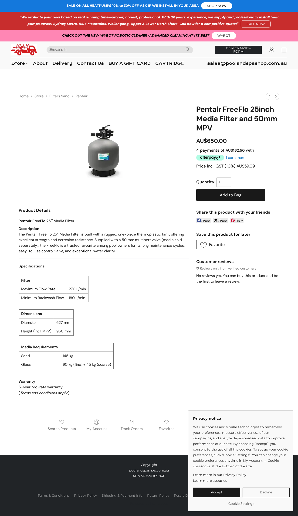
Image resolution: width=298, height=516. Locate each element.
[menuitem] (269, 96)
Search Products (62, 428)
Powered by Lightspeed (149, 503)
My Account (96, 428)
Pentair (81, 96)
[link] (241, 501)
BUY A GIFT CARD (129, 63)
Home (24, 96)
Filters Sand (59, 96)
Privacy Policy (85, 495)
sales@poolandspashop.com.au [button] (247, 63)
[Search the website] (187, 49)
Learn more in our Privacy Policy (219, 475)
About (40, 63)
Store (18, 63)
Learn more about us (210, 480)
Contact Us (90, 63)
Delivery (62, 63)
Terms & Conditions (53, 495)
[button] (216, 5)
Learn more (235, 157)
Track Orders (132, 428)
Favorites (166, 428)
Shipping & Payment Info (122, 495)
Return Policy (158, 495)
